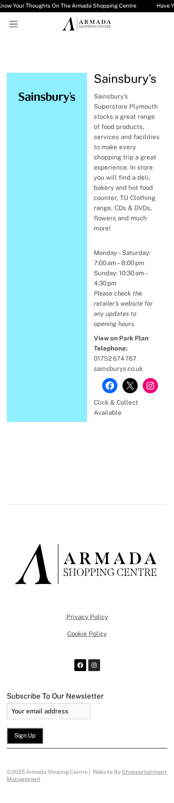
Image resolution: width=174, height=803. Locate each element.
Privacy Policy (87, 616)
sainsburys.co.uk (118, 368)
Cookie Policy (87, 633)
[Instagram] (150, 385)
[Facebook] (109, 385)
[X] (130, 385)
